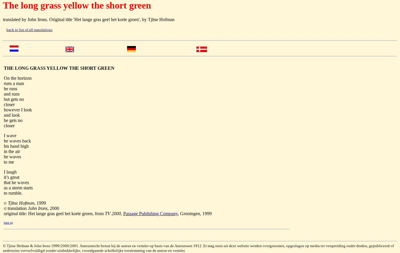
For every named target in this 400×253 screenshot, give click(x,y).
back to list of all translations (29, 30)
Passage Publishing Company (150, 213)
